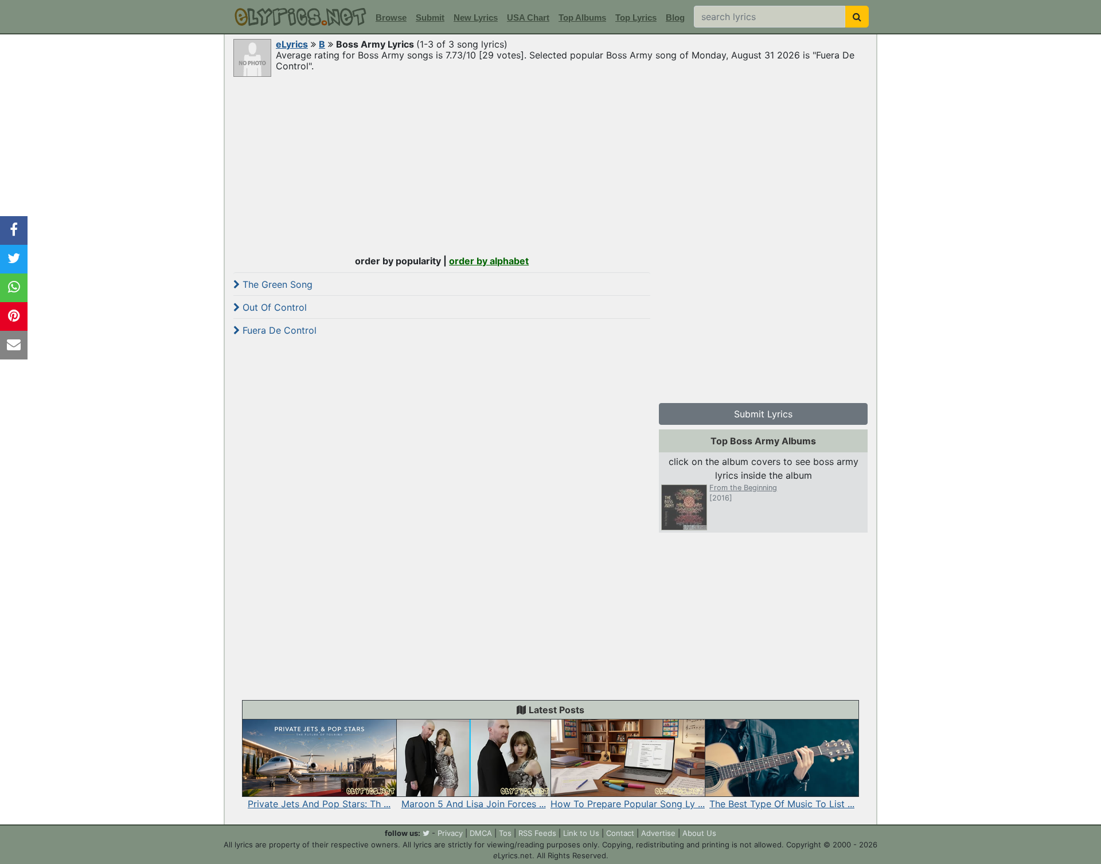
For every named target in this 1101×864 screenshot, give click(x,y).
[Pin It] (14, 316)
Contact (620, 833)
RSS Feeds (537, 833)
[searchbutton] (857, 17)
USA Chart (528, 17)
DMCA (481, 833)
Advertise (658, 833)
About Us (699, 833)
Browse (391, 17)
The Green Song (276, 284)
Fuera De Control (278, 330)
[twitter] (426, 833)
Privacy (450, 833)
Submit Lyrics (763, 414)
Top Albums (582, 17)
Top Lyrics (636, 17)
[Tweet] (14, 259)
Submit (430, 17)
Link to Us (581, 833)
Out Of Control (273, 307)
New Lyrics (476, 17)
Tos (505, 833)
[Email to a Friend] (14, 345)
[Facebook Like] (14, 230)
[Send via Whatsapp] (14, 287)
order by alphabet (489, 261)
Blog (675, 17)
